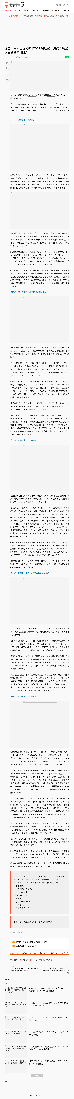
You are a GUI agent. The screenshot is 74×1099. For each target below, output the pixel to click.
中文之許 (34, 960)
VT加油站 (56, 10)
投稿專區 (65, 10)
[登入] (64, 5)
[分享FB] (7, 62)
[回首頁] (15, 5)
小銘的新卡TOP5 (23, 901)
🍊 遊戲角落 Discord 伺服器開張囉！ (30, 941)
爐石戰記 (25, 960)
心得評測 (17, 10)
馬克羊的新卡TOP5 (24, 889)
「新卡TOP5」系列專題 (29, 879)
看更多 (37, 1076)
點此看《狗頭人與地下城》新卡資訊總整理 (34, 922)
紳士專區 (46, 10)
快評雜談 (36, 10)
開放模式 (15, 960)
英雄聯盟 (29, 16)
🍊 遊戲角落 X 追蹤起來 (24, 945)
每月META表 (64, 95)
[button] (68, 5)
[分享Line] (7, 68)
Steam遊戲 (49, 16)
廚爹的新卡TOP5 (23, 908)
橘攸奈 (39, 16)
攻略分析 (8, 10)
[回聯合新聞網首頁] (6, 5)
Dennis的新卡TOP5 (24, 892)
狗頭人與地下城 (46, 960)
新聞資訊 (27, 10)
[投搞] (57, 5)
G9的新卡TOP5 (22, 895)
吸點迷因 (61, 16)
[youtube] (60, 5)
